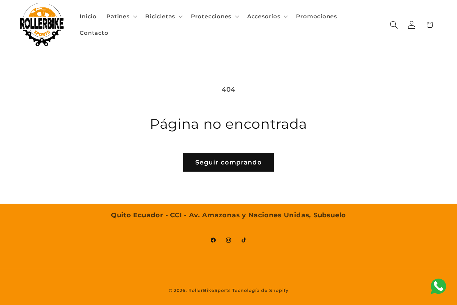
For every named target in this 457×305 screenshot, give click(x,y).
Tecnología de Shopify (260, 290)
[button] (121, 16)
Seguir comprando (228, 162)
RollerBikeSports (209, 290)
